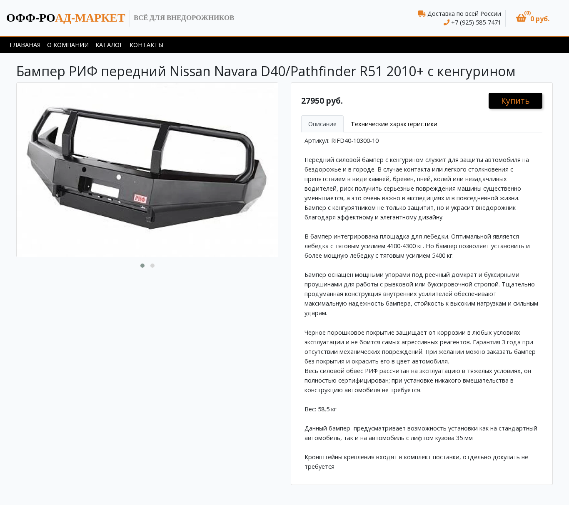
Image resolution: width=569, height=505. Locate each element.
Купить (515, 100)
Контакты (146, 45)
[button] (532, 18)
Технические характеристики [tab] (394, 124)
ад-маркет (65, 17)
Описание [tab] (322, 124)
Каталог (109, 45)
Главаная (25, 45)
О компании (68, 45)
